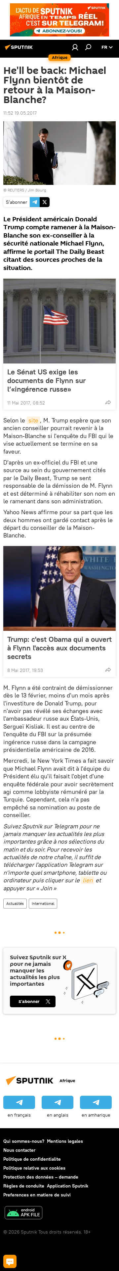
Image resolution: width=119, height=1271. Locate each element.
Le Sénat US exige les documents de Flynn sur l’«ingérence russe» (46, 380)
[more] (108, 402)
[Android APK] (23, 1213)
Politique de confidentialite (32, 1159)
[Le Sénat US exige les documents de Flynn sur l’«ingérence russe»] (59, 321)
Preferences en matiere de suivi (37, 1195)
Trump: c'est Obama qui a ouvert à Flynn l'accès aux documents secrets (59, 648)
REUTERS (16, 190)
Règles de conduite (23, 1186)
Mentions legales (65, 1141)
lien (88, 880)
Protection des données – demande (40, 1177)
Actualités (15, 903)
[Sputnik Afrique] (19, 50)
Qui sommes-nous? (23, 1141)
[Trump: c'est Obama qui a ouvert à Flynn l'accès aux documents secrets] (59, 588)
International (43, 903)
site (33, 420)
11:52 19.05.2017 (20, 113)
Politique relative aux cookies (34, 1168)
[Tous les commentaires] (10, 1261)
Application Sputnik (67, 1186)
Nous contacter (19, 1150)
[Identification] (75, 47)
